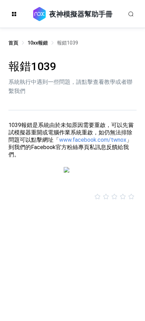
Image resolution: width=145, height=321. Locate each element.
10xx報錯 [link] (37, 43)
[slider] (72, 196)
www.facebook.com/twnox (92, 139)
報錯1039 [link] (67, 43)
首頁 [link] (13, 43)
